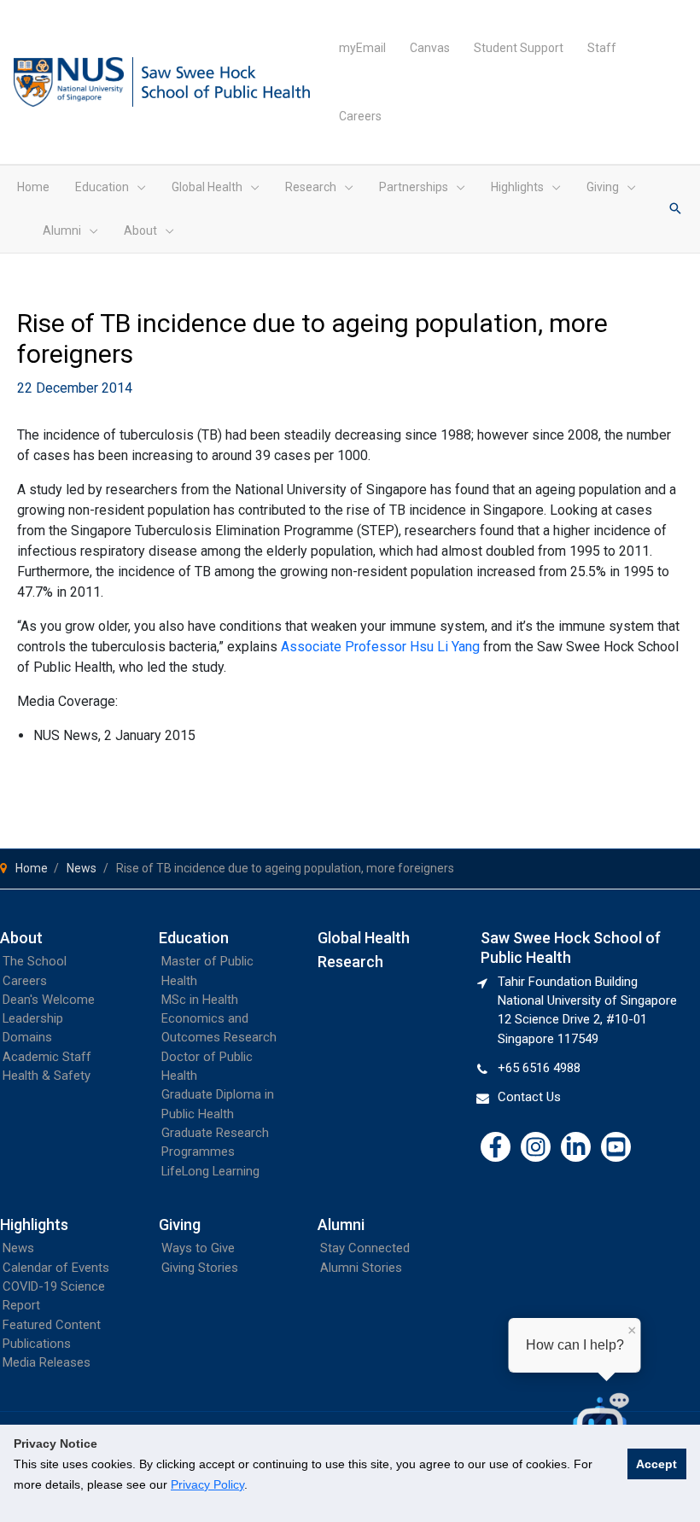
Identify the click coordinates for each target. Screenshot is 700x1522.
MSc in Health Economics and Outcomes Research (219, 1019)
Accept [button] (656, 1464)
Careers (25, 980)
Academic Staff (47, 1056)
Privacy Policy (207, 1484)
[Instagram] (536, 1147)
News (18, 1248)
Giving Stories (199, 1267)
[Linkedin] (576, 1147)
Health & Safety (46, 1075)
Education (194, 938)
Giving (180, 1224)
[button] (137, 187)
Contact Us (529, 1097)
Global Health (364, 938)
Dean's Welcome (49, 999)
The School (35, 961)
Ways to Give (198, 1248)
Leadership (33, 1018)
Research (350, 962)
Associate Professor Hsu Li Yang (380, 647)
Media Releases (46, 1362)
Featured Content (52, 1324)
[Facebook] (495, 1147)
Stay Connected (365, 1248)
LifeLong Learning (210, 1171)
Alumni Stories (361, 1267)
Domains (27, 1037)
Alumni (341, 1224)
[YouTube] (616, 1147)
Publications (37, 1343)
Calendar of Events (56, 1267)
